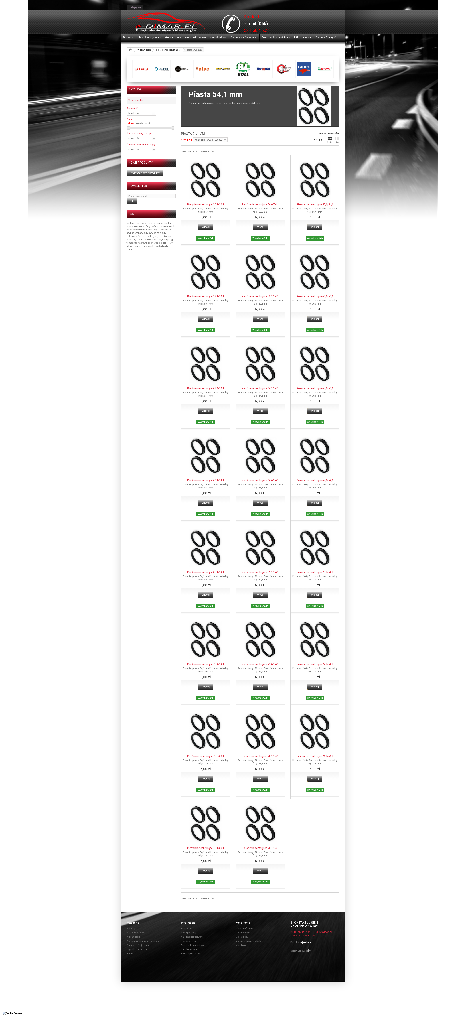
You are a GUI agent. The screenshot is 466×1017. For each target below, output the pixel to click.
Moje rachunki (243, 932)
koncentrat (140, 226)
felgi (141, 229)
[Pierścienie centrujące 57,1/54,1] (315, 180)
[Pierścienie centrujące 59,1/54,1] (260, 272)
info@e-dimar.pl (305, 942)
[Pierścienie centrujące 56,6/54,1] (260, 180)
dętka (158, 236)
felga (151, 229)
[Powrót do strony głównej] (130, 50)
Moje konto (243, 922)
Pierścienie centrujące (168, 50)
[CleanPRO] (161, 69)
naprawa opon (146, 242)
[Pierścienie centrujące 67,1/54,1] (315, 456)
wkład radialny (163, 246)
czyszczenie (147, 223)
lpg (170, 223)
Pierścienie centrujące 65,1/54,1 (315, 388)
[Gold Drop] (284, 69)
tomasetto (132, 242)
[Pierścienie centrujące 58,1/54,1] (206, 272)
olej (149, 239)
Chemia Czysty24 (326, 37)
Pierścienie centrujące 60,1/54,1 (315, 296)
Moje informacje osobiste (248, 941)
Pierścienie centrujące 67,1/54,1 (315, 480)
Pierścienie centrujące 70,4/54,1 (205, 664)
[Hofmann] (304, 69)
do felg (157, 233)
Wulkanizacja (173, 37)
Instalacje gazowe (150, 37)
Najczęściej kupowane (192, 937)
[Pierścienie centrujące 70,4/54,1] (206, 640)
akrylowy (148, 233)
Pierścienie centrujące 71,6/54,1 (260, 664)
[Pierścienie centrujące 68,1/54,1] (206, 548)
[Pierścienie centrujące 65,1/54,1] (315, 364)
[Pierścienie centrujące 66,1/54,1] (206, 456)
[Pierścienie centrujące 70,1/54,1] (315, 548)
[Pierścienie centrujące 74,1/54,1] (315, 731)
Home (130, 953)
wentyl (146, 236)
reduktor (142, 239)
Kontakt (307, 37)
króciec (137, 246)
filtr (146, 229)
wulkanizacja (134, 223)
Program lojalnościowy (276, 37)
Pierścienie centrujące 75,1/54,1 (205, 848)
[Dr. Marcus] (202, 69)
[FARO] (263, 69)
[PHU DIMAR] (166, 22)
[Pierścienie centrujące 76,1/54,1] (260, 823)
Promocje (129, 37)
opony (162, 226)
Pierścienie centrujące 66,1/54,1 (205, 480)
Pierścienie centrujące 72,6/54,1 (205, 756)
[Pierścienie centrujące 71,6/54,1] (260, 640)
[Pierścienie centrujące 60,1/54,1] (315, 272)
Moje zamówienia (245, 928)
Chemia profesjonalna (244, 37)
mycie (157, 223)
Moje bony (241, 945)
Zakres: (130, 123)
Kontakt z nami (188, 941)
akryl (164, 233)
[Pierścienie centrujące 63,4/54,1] (206, 364)
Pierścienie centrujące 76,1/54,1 (260, 848)
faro (140, 236)
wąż (156, 242)
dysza (144, 246)
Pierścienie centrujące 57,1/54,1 (315, 204)
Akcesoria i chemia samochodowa (206, 37)
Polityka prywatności (191, 953)
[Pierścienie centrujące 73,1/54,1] (260, 731)
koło (154, 239)
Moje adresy (242, 937)
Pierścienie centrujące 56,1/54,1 (205, 204)
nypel (172, 239)
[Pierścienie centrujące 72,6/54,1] (206, 731)
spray (136, 229)
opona (130, 226)
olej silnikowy (166, 242)
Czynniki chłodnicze (137, 949)
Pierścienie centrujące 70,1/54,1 (315, 572)
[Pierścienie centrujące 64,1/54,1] (260, 364)
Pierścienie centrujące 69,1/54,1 (260, 572)
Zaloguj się (135, 7)
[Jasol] (325, 69)
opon (169, 226)
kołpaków (132, 236)
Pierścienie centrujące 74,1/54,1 (315, 756)
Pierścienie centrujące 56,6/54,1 (260, 204)
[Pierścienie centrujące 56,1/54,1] (206, 180)
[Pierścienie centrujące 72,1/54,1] (315, 640)
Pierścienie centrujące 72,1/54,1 (315, 664)
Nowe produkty (140, 162)
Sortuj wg (186, 139)
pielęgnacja (163, 239)
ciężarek (158, 229)
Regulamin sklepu (190, 949)
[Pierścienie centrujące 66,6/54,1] (260, 456)
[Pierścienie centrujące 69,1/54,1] (260, 548)
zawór (164, 223)
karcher (152, 246)
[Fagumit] (243, 69)
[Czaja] (182, 69)
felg (148, 226)
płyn (135, 239)
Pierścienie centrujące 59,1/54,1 (260, 296)
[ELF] (223, 69)
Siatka (330, 142)
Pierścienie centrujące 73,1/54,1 (260, 756)
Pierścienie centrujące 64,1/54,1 (260, 388)
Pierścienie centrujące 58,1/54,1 (205, 296)
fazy (152, 236)
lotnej (129, 249)
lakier (130, 229)
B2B (296, 37)
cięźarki (155, 226)
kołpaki (167, 229)
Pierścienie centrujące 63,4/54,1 (205, 388)
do (174, 226)
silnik (130, 246)
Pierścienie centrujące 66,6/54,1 (260, 480)
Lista (337, 142)
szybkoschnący (135, 233)
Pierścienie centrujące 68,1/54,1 (205, 572)
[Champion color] (141, 69)
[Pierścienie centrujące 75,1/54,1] (206, 823)
